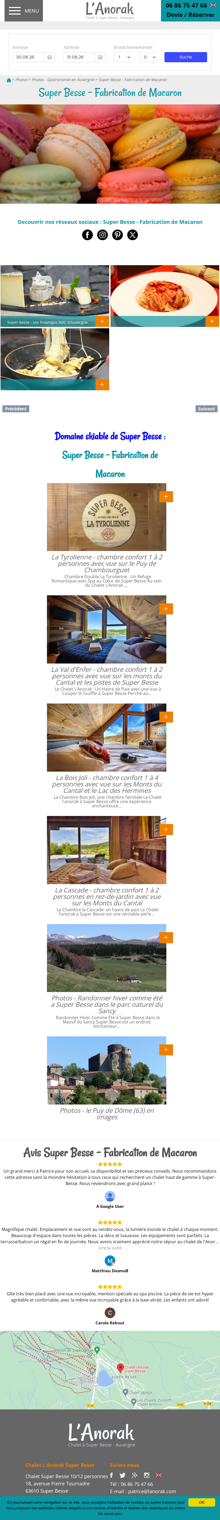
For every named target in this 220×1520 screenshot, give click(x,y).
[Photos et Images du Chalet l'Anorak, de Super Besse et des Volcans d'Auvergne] (101, 1435)
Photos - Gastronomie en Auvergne (63, 79)
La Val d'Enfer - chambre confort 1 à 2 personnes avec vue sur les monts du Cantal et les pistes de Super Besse (106, 676)
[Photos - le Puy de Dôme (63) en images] (166, 1049)
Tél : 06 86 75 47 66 (131, 1484)
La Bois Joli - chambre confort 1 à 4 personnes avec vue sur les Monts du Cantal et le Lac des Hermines (107, 784)
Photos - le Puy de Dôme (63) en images (107, 1113)
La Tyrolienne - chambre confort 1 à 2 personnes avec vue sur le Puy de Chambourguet (106, 563)
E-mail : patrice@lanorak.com (143, 1491)
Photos (21, 79)
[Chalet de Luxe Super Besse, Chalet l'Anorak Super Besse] (9, 79)
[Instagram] (150, 1475)
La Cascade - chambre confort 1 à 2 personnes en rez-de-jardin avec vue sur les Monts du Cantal (106, 896)
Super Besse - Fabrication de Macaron (132, 79)
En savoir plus (110, 1513)
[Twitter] (125, 1475)
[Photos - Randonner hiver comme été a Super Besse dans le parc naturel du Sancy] (166, 937)
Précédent (16, 409)
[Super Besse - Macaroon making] (213, 5)
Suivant (206, 409)
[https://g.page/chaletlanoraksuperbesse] (138, 1475)
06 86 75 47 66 (186, 5)
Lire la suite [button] (110, 1248)
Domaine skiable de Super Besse (108, 436)
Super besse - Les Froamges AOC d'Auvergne (47, 322)
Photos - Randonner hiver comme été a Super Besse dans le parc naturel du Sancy (107, 1004)
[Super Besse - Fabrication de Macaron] (110, 11)
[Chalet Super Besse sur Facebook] (114, 1475)
